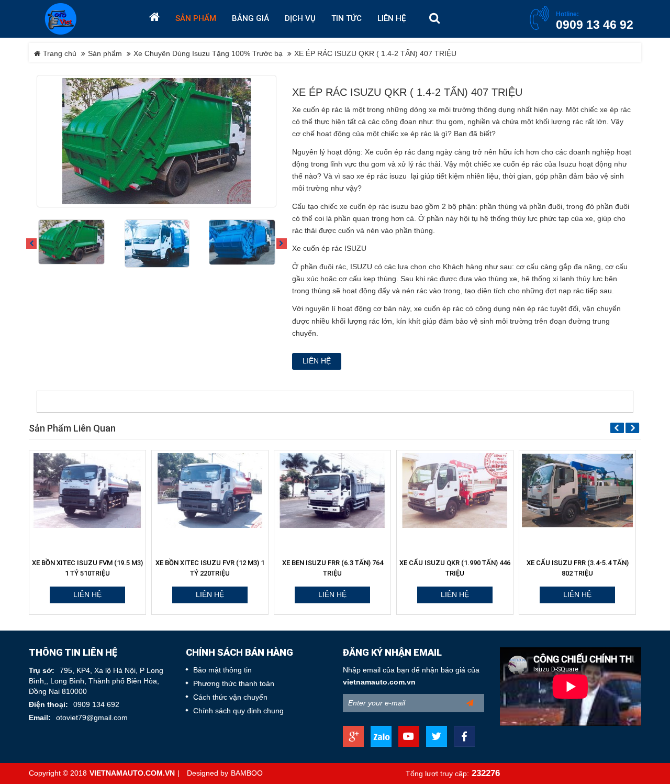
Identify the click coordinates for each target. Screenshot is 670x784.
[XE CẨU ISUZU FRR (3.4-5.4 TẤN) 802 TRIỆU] (462, 490)
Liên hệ (317, 361)
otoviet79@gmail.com (92, 718)
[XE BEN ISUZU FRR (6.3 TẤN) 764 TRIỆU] (217, 490)
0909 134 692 (96, 705)
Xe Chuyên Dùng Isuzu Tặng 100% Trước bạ (208, 54)
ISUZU (361, 267)
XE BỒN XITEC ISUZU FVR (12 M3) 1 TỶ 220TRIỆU (95, 568)
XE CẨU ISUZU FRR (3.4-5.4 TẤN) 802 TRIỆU (463, 568)
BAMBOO (247, 773)
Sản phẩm (105, 54)
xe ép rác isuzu (381, 176)
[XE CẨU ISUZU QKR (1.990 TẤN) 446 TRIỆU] (340, 490)
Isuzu (567, 164)
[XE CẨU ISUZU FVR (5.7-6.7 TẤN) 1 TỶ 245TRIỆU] (585, 490)
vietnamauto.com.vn (379, 682)
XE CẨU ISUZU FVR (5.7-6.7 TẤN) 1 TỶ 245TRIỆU (585, 568)
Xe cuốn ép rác (317, 110)
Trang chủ (58, 54)
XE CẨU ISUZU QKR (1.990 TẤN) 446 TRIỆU (340, 568)
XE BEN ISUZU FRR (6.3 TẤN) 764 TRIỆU (218, 568)
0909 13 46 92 (594, 24)
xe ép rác (615, 110)
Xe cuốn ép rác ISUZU (329, 248)
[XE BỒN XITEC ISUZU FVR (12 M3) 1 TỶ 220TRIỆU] (95, 490)
